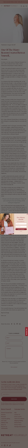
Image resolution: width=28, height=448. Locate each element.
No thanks (21, 231)
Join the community (21, 229)
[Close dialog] (27, 214)
